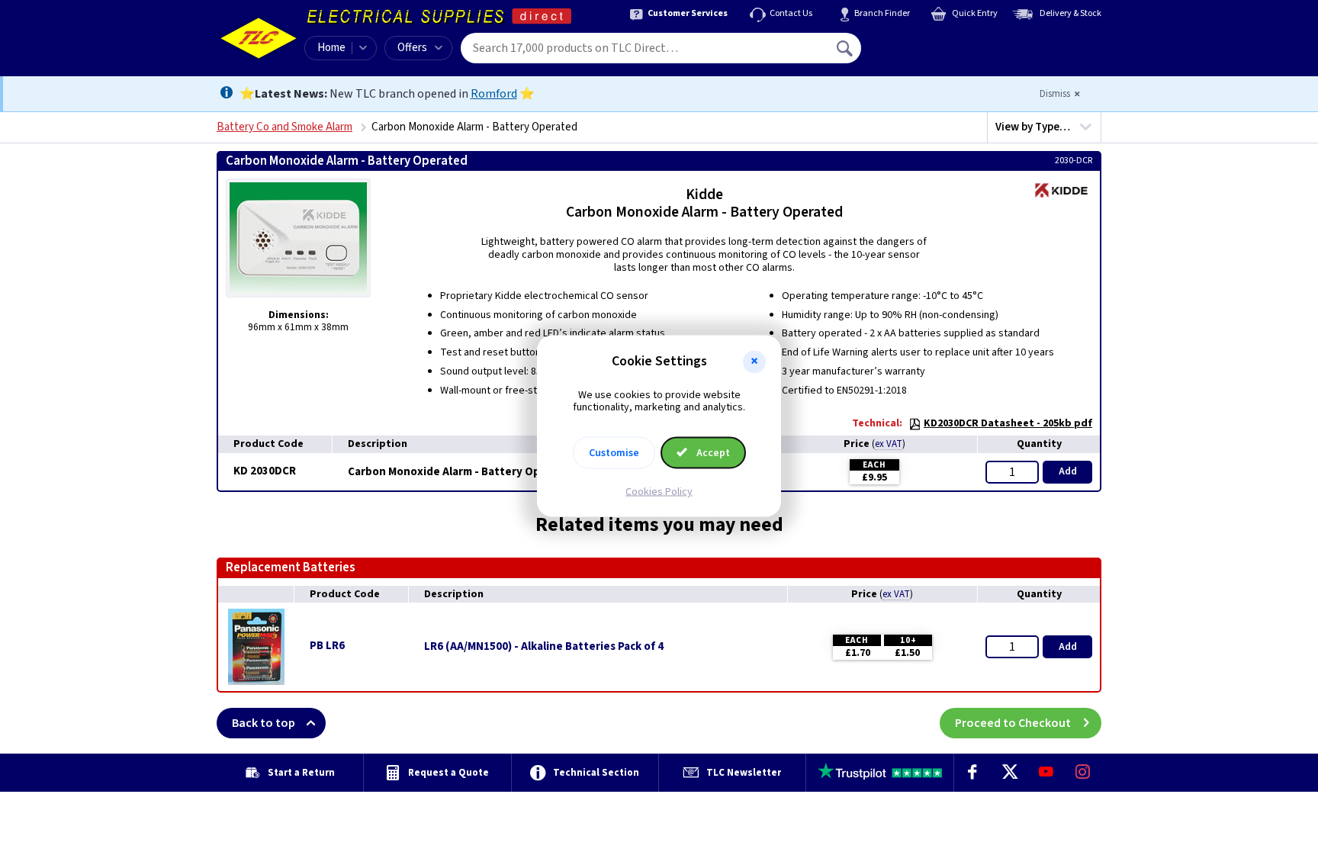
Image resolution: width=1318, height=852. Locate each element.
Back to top (263, 723)
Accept (712, 453)
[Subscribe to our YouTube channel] (1045, 773)
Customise (614, 453)
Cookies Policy (659, 492)
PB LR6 (327, 646)
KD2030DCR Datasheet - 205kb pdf (1008, 423)
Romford (494, 93)
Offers (412, 48)
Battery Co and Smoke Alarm (284, 127)
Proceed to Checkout (1013, 723)
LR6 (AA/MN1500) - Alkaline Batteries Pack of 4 (544, 647)
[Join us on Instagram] (1083, 773)
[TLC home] (259, 38)
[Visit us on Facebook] (972, 773)
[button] (754, 361)
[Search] (846, 48)
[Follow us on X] (1009, 773)
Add (1068, 471)
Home (331, 48)
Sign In (942, 42)
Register (930, 53)
